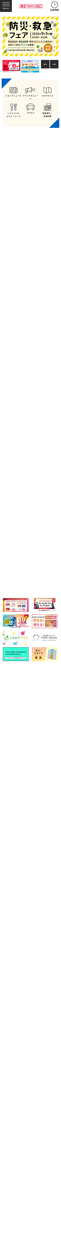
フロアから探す (12, 514)
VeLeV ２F (46, 573)
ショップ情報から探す (48, 515)
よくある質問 (14, 785)
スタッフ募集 (14, 808)
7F (33, 558)
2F (52, 530)
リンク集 (12, 793)
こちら (19, 831)
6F (14, 558)
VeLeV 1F (18, 573)
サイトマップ (35, 785)
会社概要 (12, 801)
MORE (30, 305)
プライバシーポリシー (40, 793)
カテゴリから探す (30, 515)
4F (33, 544)
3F (14, 544)
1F (33, 530)
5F (52, 544)
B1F (14, 530)
